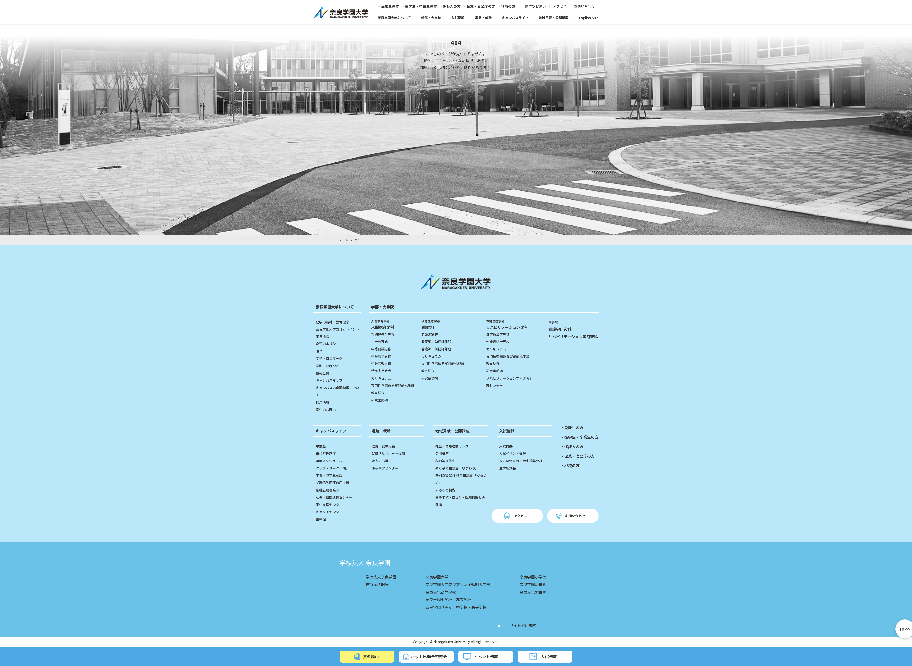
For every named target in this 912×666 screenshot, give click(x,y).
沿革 (319, 351)
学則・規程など (327, 365)
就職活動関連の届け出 (332, 482)
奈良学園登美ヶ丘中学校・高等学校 (456, 607)
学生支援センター (329, 504)
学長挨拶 (322, 336)
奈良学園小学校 (533, 577)
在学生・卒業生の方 (421, 6)
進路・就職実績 (383, 446)
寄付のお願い (535, 6)
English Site (588, 17)
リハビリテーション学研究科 (573, 336)
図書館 (321, 519)
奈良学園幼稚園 (533, 584)
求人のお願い (382, 460)
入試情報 (458, 17)
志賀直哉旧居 (377, 584)
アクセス (560, 6)
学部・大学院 (431, 17)
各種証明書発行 (327, 490)
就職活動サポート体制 (388, 453)
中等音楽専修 (381, 363)
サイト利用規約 (523, 625)
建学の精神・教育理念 (332, 321)
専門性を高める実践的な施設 (392, 385)
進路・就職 (483, 17)
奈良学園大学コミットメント (337, 329)
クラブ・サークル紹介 (332, 468)
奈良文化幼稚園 (533, 592)
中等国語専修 (381, 349)
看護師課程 (429, 334)
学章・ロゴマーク (329, 358)
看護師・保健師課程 (436, 349)
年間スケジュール (329, 460)
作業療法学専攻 (497, 341)
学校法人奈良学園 (381, 577)
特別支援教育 (381, 370)
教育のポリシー (327, 343)
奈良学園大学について (394, 17)
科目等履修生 (445, 460)
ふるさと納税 (445, 490)
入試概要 (506, 446)
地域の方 (508, 6)
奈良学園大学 (437, 577)
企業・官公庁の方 (481, 6)
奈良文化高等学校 (441, 592)
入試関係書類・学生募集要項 (520, 460)
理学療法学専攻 (497, 334)
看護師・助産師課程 (436, 341)
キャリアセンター (329, 511)
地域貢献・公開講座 (554, 17)
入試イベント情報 (512, 453)
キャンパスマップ (329, 380)
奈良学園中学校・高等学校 (448, 599)
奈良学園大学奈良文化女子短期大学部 (458, 584)
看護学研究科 (559, 329)
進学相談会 (507, 468)
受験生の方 (390, 6)
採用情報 (322, 402)
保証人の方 (452, 6)
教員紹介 (378, 392)
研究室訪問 (379, 400)
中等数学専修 (381, 356)
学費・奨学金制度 (329, 475)
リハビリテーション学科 (507, 324)
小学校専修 (379, 341)
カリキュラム (381, 378)
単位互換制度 (326, 453)
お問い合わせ (584, 6)
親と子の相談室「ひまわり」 (457, 468)
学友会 (321, 446)
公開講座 (442, 453)
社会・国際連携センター (334, 497)
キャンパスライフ (515, 17)
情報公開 (322, 373)
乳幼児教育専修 (382, 334)
